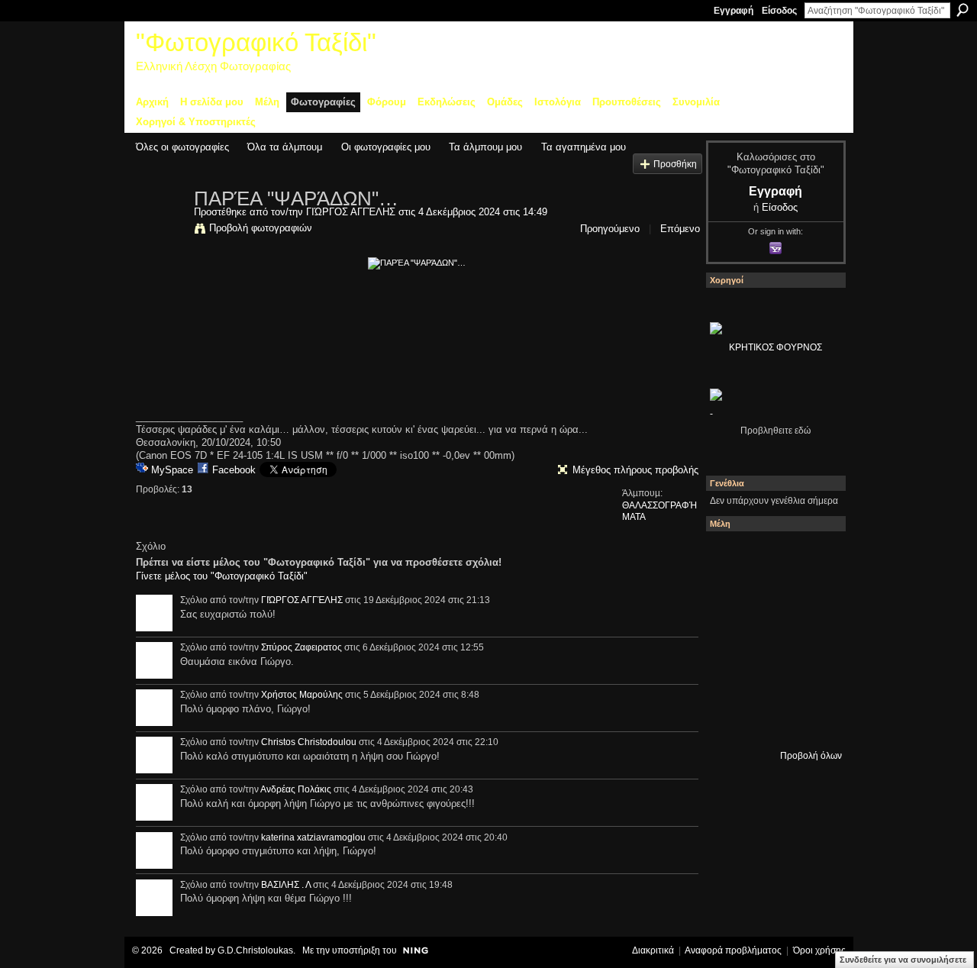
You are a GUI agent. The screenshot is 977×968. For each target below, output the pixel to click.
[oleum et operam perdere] (771, 556)
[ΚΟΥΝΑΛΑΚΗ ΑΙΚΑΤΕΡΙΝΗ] (730, 556)
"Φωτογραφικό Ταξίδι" (256, 42)
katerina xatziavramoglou (313, 837)
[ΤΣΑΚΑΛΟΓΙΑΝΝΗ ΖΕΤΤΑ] (730, 721)
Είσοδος (779, 10)
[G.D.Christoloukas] (813, 721)
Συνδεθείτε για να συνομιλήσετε (903, 959)
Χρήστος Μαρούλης (302, 694)
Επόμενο (680, 228)
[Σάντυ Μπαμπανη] (813, 680)
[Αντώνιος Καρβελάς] (771, 721)
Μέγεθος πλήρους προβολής (635, 470)
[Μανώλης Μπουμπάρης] (730, 680)
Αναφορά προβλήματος (733, 950)
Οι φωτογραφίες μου (385, 147)
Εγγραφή (733, 10)
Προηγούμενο (610, 228)
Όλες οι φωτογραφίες (182, 147)
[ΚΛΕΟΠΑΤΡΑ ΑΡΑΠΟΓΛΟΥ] (771, 639)
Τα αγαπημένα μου (583, 147)
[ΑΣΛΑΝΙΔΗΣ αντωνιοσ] (730, 639)
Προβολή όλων (811, 755)
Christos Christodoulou (308, 742)
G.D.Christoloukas (255, 950)
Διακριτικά (653, 950)
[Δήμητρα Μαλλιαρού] (813, 556)
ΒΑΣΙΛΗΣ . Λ (286, 884)
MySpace (172, 470)
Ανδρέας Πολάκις (295, 789)
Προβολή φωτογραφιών (260, 228)
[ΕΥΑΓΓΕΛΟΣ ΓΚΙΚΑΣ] (771, 680)
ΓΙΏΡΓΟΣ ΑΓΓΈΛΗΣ (350, 212)
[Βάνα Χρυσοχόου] (771, 597)
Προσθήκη (675, 164)
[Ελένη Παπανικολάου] (813, 639)
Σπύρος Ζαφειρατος (301, 647)
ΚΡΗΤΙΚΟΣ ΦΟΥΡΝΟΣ (775, 347)
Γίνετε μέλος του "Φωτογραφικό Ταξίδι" (222, 576)
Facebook (234, 470)
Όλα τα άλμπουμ (284, 147)
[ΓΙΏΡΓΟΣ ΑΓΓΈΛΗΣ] (160, 230)
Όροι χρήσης (819, 950)
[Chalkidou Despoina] (730, 597)
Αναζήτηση (962, 10)
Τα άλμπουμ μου (485, 147)
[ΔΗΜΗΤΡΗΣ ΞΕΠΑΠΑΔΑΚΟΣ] (813, 597)
